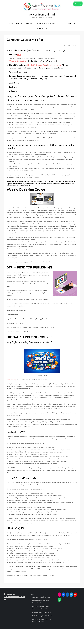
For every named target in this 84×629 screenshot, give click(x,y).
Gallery (60, 23)
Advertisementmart (42, 14)
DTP (19, 54)
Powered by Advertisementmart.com (14, 596)
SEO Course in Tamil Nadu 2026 (41, 597)
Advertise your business (46, 23)
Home (11, 23)
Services (29, 23)
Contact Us (70, 23)
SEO (28, 65)
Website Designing (17, 60)
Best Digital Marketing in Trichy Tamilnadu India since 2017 (40, 608)
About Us (19, 23)
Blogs (32, 594)
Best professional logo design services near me (40, 602)
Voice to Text (42, 28)
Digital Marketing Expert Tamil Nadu (42, 616)
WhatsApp (78, 4)
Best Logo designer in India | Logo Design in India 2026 (41, 620)
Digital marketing (11, 380)
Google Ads (41, 65)
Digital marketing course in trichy (41, 612)
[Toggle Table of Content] (74, 45)
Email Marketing (54, 65)
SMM (33, 65)
